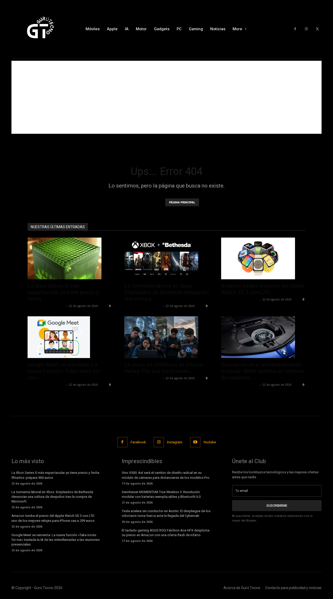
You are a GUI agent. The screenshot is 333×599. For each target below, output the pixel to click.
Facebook (138, 442)
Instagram (174, 442)
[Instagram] (306, 29)
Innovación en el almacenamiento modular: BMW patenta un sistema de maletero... (262, 371)
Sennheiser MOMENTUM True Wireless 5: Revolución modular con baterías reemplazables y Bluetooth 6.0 (161, 494)
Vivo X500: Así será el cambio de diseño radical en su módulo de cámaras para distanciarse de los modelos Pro (165, 475)
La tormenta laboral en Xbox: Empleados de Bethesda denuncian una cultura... (166, 292)
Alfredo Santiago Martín (46, 306)
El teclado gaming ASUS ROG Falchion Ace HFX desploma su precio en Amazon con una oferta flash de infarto (165, 532)
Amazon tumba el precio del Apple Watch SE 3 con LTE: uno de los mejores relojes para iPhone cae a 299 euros (53, 518)
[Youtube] (195, 442)
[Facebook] (295, 29)
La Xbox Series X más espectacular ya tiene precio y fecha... (63, 292)
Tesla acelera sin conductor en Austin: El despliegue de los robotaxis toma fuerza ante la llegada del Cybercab (166, 513)
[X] (317, 29)
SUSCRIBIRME (276, 505)
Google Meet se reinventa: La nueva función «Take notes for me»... (64, 371)
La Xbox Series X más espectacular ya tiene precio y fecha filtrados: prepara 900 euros (55, 475)
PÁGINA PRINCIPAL (182, 202)
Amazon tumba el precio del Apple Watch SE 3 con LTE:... (262, 289)
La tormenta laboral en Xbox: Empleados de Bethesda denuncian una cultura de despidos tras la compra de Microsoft (52, 496)
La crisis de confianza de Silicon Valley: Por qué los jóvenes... (163, 367)
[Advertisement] (166, 97)
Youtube (209, 442)
